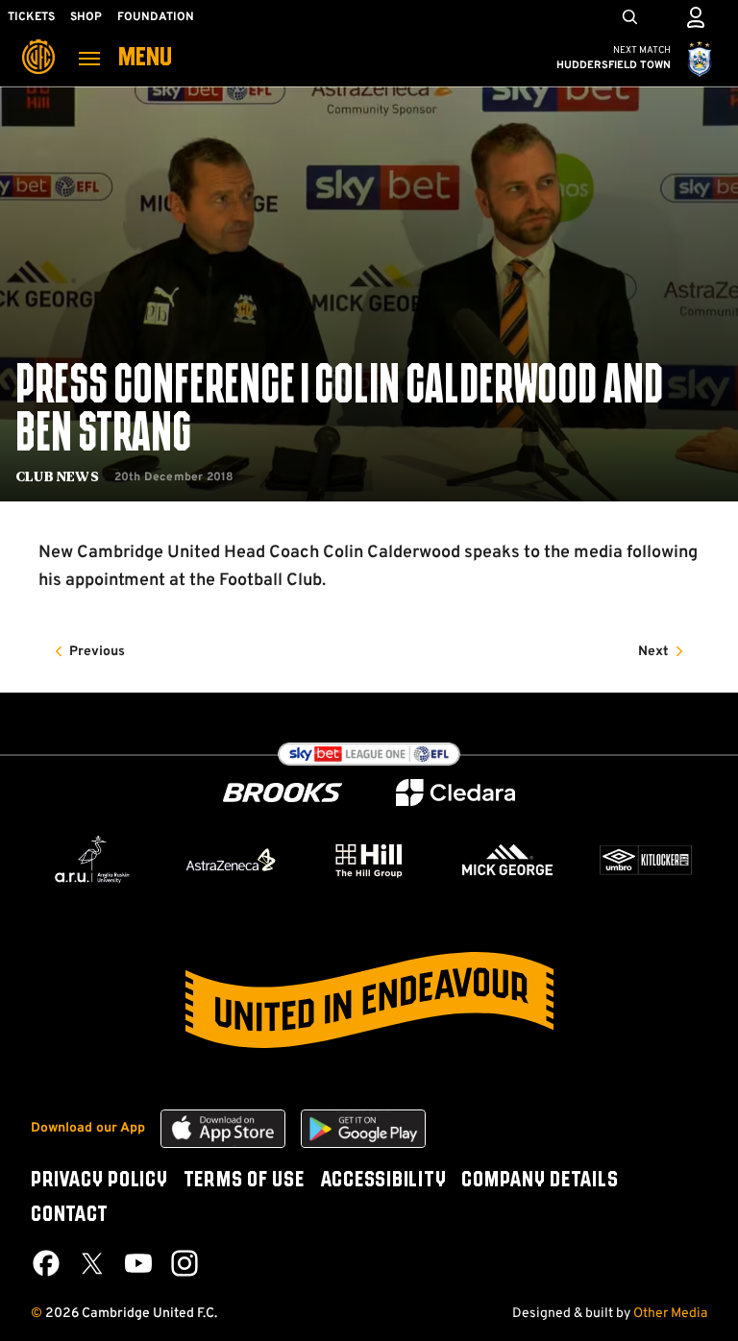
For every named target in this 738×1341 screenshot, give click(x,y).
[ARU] (92, 859)
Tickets (31, 17)
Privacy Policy (99, 1180)
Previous (97, 652)
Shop (86, 17)
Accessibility (383, 1180)
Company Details (539, 1180)
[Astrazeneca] (230, 859)
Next (653, 652)
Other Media (670, 1313)
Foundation (155, 17)
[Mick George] (507, 859)
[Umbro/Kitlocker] (645, 859)
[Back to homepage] (38, 43)
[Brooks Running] (282, 793)
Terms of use (244, 1180)
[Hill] (369, 859)
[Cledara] (455, 793)
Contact (69, 1215)
